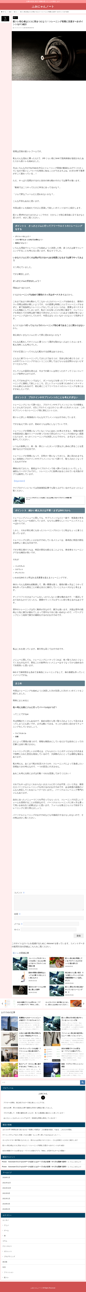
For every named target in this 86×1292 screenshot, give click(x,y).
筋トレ (15, 17)
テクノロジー (7, 1246)
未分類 (4, 1262)
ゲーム (6, 1230)
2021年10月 (6, 1188)
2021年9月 (6, 1193)
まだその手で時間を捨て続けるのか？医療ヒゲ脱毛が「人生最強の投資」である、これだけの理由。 (37, 1129)
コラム (4, 1241)
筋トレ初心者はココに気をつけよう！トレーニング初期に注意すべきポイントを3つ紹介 (33, 1145)
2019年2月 (6, 1209)
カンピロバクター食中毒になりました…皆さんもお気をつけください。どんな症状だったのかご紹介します (40, 1140)
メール (18, 924)
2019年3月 (6, 1204)
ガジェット (8, 1251)
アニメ (6, 1225)
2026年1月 (6, 1177)
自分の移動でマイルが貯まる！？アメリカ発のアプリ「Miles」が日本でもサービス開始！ (34, 1150)
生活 (4, 1267)
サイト (17, 930)
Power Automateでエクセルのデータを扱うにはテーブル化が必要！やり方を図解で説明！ (34, 1161)
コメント (19, 893)
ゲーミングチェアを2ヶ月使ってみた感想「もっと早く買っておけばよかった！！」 (31, 1135)
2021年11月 (6, 1183)
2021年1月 (6, 1198)
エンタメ (5, 1220)
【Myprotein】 (19, 481)
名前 (17, 914)
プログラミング (9, 1256)
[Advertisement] (49, 98)
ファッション (8, 1272)
